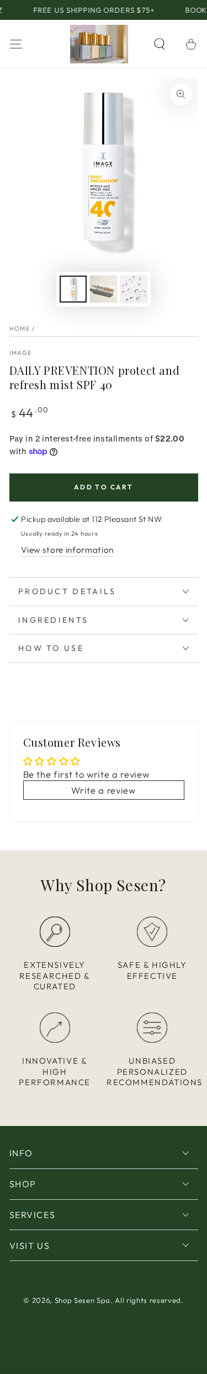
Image (20, 353)
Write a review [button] (103, 790)
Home (19, 328)
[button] (160, 44)
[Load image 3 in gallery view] (133, 289)
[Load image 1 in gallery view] (73, 289)
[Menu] (15, 44)
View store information (67, 550)
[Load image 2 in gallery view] (103, 289)
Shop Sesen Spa (82, 1300)
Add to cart (103, 487)
